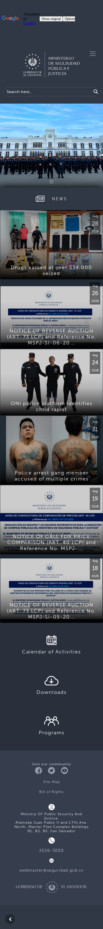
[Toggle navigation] (92, 53)
